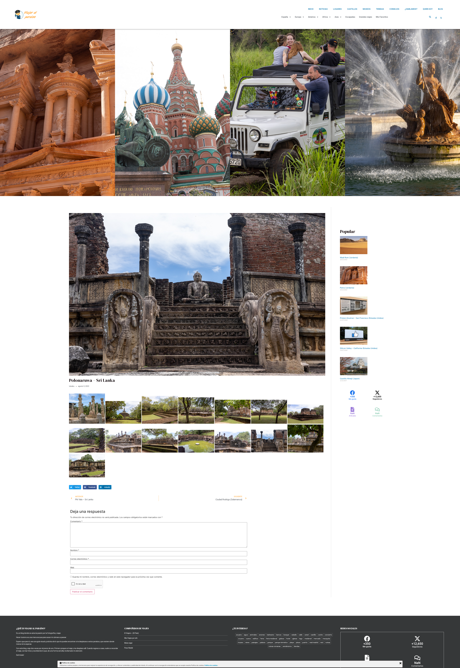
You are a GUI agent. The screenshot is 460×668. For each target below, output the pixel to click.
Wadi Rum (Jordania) (349, 257)
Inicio (310, 9)
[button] (430, 17)
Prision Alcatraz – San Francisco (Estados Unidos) (362, 318)
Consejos (394, 9)
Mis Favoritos (382, 17)
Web (72, 567)
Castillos (352, 9)
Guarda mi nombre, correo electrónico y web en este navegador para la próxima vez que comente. (117, 577)
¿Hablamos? (411, 9)
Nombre (74, 550)
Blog (440, 9)
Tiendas (380, 9)
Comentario (76, 521)
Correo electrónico (79, 559)
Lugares (337, 9)
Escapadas (350, 17)
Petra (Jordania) (347, 288)
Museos (367, 9)
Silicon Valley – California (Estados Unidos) (358, 348)
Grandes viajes (365, 17)
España (285, 17)
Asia (337, 17)
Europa (298, 17)
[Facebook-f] (436, 17)
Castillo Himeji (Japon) (350, 378)
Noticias (323, 9)
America (311, 17)
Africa (325, 17)
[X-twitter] (441, 17)
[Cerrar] (400, 663)
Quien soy (428, 9)
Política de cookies (211, 665)
